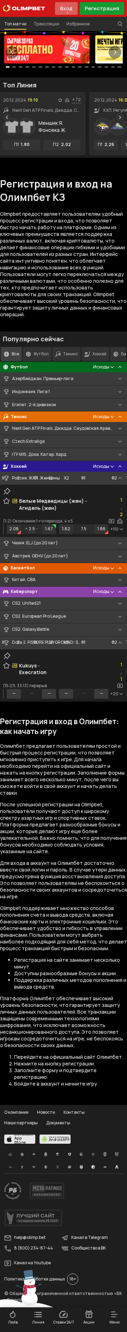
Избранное (78, 24)
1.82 (66, 529)
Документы (58, 1123)
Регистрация (102, 8)
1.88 (101, 529)
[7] (53, 67)
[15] (106, 67)
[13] (93, 67)
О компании (16, 1112)
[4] (34, 67)
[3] (27, 67)
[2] (20, 67)
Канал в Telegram (89, 1238)
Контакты (74, 1112)
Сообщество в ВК (88, 1248)
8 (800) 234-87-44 (33, 1248)
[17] (119, 67)
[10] (73, 67)
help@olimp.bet (30, 1238)
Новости (46, 1112)
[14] (99, 67)
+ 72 (76, 100)
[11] (80, 67)
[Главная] (24, 8)
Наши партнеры (21, 1123)
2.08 (14, 529)
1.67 (49, 529)
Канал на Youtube (32, 1263)
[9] (67, 67)
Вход (66, 8)
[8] (60, 67)
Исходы (101, 367)
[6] (47, 67)
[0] (7, 67)
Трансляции (46, 24)
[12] (86, 67)
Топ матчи (15, 24)
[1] (14, 67)
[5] (40, 67)
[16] (113, 67)
